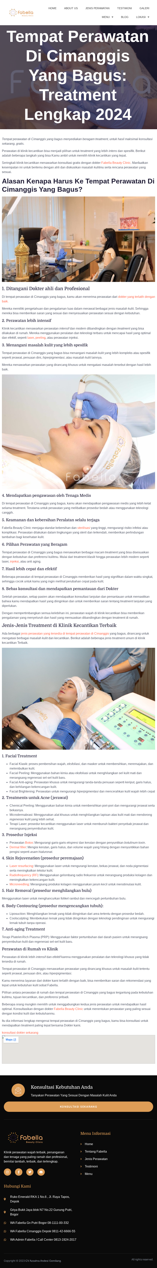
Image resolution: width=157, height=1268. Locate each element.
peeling (40, 337)
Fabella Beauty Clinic (68, 1009)
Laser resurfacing (21, 866)
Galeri (144, 8)
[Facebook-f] (18, 1172)
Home (52, 8)
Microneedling (19, 884)
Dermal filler (18, 847)
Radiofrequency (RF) (24, 875)
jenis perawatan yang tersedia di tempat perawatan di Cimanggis (65, 633)
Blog (124, 17)
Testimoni (124, 8)
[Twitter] (30, 1172)
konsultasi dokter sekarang (20, 1032)
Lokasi (141, 17)
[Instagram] (7, 1172)
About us (71, 8)
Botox (29, 842)
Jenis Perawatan (97, 8)
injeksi (14, 561)
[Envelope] (41, 1172)
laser (30, 337)
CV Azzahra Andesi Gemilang (43, 1260)
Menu (106, 17)
